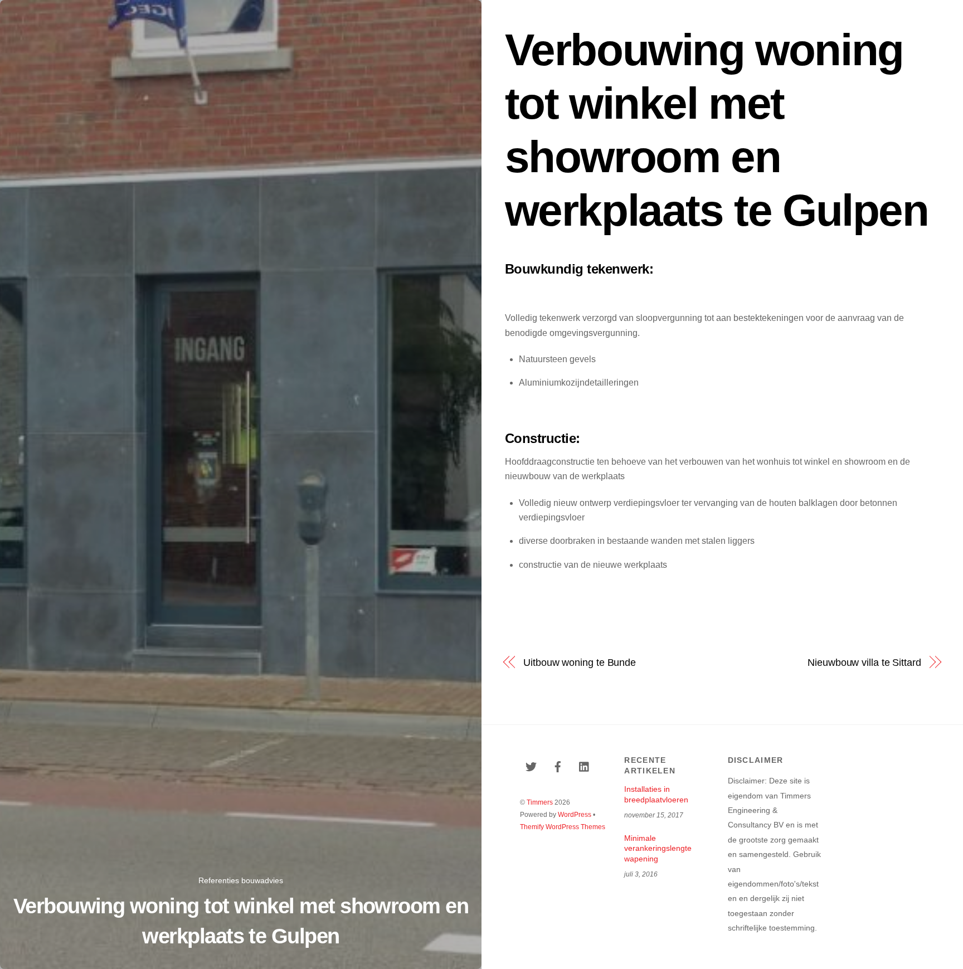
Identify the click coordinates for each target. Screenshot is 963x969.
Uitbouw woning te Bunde (579, 662)
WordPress (574, 815)
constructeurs (822, 15)
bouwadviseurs (662, 15)
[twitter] (531, 765)
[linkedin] (584, 765)
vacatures (881, 15)
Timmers (540, 802)
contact (927, 15)
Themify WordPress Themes (562, 827)
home (608, 15)
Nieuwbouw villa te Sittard (864, 662)
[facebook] (558, 765)
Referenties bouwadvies (240, 880)
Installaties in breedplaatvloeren (656, 794)
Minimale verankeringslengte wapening (658, 848)
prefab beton (759, 15)
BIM (713, 15)
